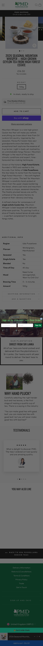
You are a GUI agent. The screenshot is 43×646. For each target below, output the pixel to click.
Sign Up (38, 325)
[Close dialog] (41, 319)
